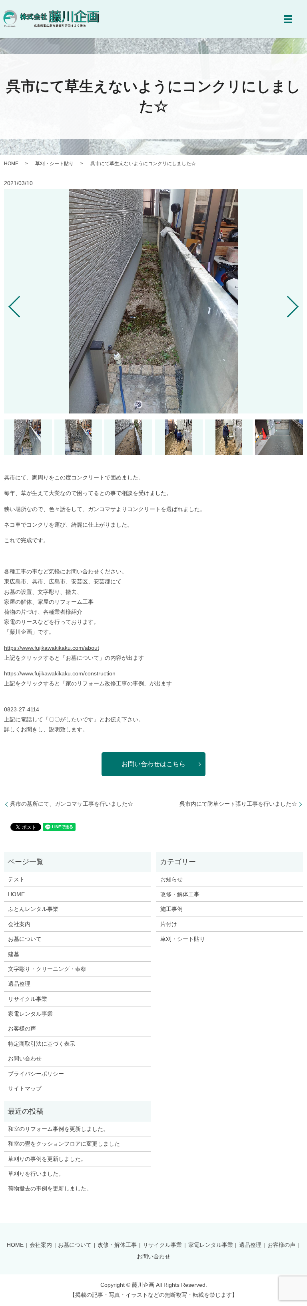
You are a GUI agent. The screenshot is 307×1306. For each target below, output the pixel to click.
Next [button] (299, 303)
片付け (168, 924)
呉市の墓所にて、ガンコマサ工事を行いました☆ (71, 804)
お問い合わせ (25, 1058)
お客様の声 (22, 1028)
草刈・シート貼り (54, 163)
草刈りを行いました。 (36, 1173)
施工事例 (171, 909)
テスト (16, 879)
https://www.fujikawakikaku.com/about (51, 648)
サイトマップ (25, 1088)
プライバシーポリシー (36, 1073)
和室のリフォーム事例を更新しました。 (58, 1129)
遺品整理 (19, 983)
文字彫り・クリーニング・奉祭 (47, 969)
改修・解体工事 (179, 894)
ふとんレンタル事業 (33, 909)
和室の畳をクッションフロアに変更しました (64, 1143)
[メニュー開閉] (288, 19)
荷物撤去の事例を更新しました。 (50, 1188)
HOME (11, 163)
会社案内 (19, 924)
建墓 (13, 954)
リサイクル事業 (27, 999)
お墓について (25, 939)
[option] (153, 301)
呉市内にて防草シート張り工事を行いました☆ (238, 804)
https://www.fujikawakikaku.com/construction (60, 673)
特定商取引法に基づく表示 (41, 1043)
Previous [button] (7, 303)
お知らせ (171, 879)
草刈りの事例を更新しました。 (47, 1159)
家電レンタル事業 (30, 1013)
